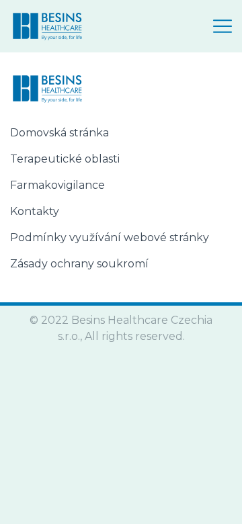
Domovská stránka (59, 132)
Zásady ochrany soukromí (79, 263)
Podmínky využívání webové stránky (109, 237)
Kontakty (34, 211)
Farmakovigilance (57, 185)
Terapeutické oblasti (65, 158)
